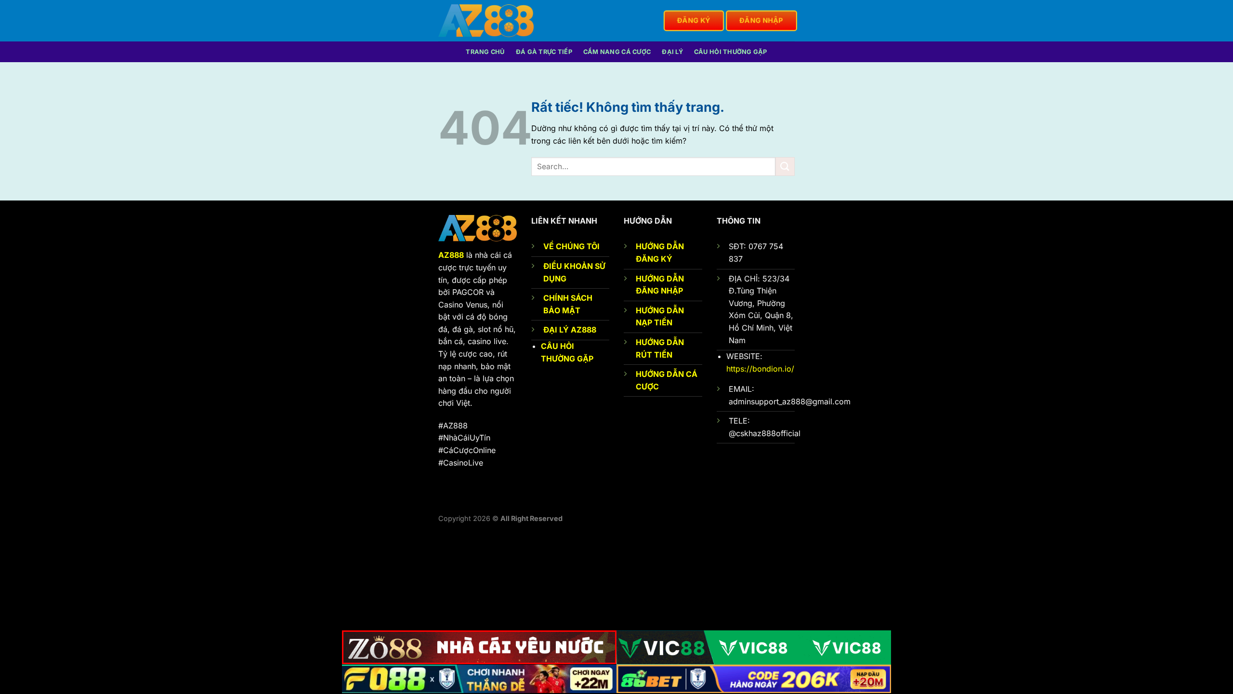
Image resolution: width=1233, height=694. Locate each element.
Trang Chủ (485, 51)
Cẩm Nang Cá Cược (617, 51)
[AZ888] (486, 20)
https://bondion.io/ (760, 369)
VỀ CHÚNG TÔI (571, 246)
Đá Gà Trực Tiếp (544, 51)
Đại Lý (672, 51)
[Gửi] (785, 166)
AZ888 (451, 255)
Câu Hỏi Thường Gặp (730, 51)
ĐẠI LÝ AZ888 (569, 329)
